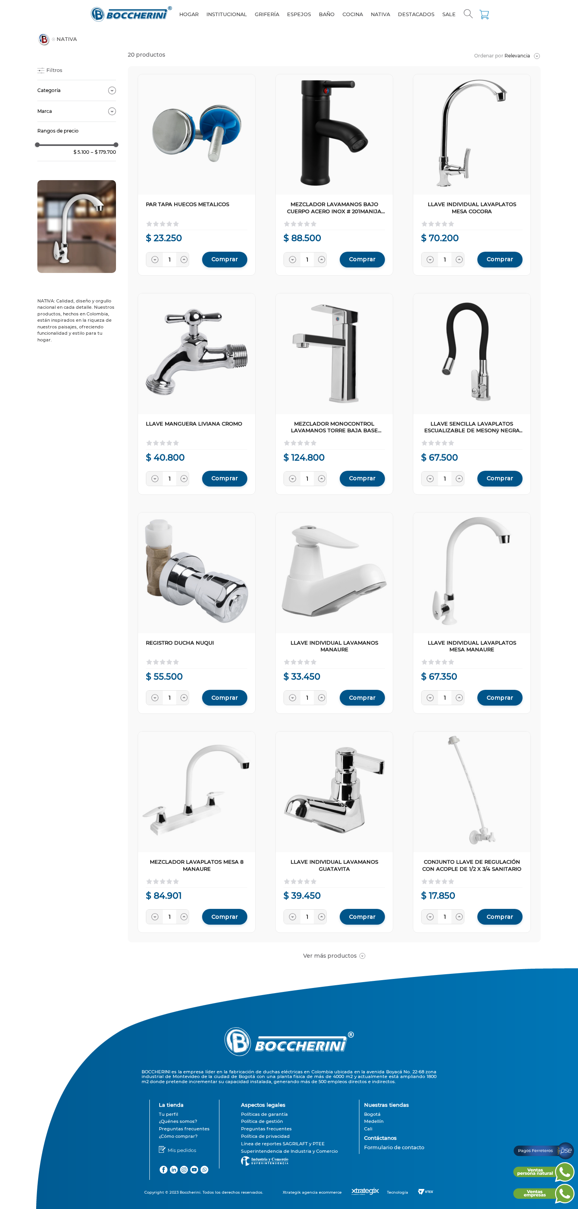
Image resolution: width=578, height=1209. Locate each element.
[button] (468, 14)
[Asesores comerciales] (394, 1153)
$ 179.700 (103, 152)
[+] (184, 259)
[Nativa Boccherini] (76, 227)
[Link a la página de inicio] (43, 39)
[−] (154, 259)
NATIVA (67, 39)
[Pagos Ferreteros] (543, 1158)
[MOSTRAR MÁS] (334, 955)
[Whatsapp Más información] (543, 1179)
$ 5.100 (81, 152)
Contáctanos (380, 1138)
